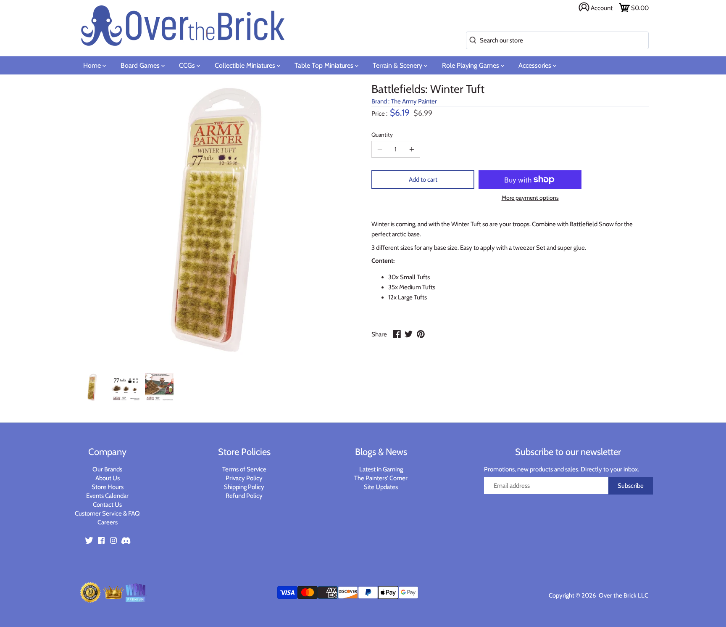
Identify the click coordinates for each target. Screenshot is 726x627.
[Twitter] (89, 539)
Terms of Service (244, 469)
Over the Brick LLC (622, 595)
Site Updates (381, 487)
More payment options (530, 198)
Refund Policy (244, 496)
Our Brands (107, 469)
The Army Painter (414, 101)
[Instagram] (113, 539)
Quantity (382, 134)
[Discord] (125, 539)
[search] (471, 40)
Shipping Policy (244, 487)
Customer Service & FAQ (107, 513)
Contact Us (107, 504)
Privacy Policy (244, 478)
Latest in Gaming (381, 469)
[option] (92, 387)
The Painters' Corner (381, 478)
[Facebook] (101, 539)
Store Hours (108, 487)
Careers (107, 522)
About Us (107, 478)
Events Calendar (107, 496)
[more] (412, 149)
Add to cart (423, 179)
